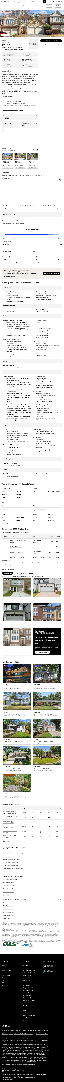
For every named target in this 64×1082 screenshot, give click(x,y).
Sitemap (25, 1020)
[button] (2, 2)
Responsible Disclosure (14, 1032)
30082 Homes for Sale (8, 906)
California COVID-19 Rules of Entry (23, 1034)
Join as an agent (6, 975)
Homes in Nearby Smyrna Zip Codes (14, 899)
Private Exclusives (27, 967)
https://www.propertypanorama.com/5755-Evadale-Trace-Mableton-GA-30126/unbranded (47, 347)
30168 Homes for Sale (8, 912)
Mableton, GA (16, 49)
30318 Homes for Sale (8, 915)
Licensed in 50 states (7, 1079)
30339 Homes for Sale (8, 902)
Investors (4, 973)
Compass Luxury (27, 983)
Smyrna (27, 175)
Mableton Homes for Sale (9, 885)
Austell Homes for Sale (8, 888)
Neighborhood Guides (29, 1000)
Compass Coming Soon (29, 970)
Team (3, 967)
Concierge (25, 965)
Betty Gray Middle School (17, 557)
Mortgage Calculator (28, 988)
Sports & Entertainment (29, 1008)
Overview (13, 6)
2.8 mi (57, 547)
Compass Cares (27, 995)
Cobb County (14, 175)
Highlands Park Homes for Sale (10, 865)
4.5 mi (57, 552)
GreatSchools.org (26, 562)
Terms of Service (32, 1030)
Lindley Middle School (16, 547)
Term (3, 248)
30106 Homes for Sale (8, 909)
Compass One (26, 978)
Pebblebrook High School (17, 552)
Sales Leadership (6, 970)
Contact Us (5, 980)
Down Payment (37, 257)
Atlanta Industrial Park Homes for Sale (12, 856)
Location (19, 6)
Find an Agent (26, 985)
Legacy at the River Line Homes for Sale (13, 868)
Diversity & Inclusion (28, 998)
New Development (28, 1003)
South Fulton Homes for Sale (10, 879)
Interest (35, 248)
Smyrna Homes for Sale (8, 882)
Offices (4, 983)
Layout (31, 573)
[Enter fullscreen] (60, 180)
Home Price (5, 257)
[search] (44, 1)
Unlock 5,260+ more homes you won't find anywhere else (46, 640)
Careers (4, 978)
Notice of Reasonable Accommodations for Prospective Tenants (17, 1071)
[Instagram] (3, 1025)
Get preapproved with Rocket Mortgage (51, 44)
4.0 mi (57, 541)
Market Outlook (27, 975)
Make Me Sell (26, 980)
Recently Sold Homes (28, 1018)
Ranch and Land (27, 1013)
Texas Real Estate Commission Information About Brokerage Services (18, 1064)
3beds (4, 47)
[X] (9, 1025)
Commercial (26, 1005)
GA (9, 175)
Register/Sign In (57, 2)
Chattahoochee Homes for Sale (10, 862)
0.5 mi (57, 557)
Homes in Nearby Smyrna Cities (13, 876)
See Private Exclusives (42, 652)
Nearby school (41, 557)
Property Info (26, 6)
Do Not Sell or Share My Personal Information (14, 1030)
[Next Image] (29, 587)
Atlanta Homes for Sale (8, 892)
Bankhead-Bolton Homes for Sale (11, 859)
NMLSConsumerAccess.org (28, 1077)
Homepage (4, 175)
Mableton (21, 175)
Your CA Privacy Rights (42, 1034)
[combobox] (28, 1)
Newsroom (5, 985)
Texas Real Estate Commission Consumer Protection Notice (16, 1066)
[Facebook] (6, 1025)
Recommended (7, 573)
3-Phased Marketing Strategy (31, 973)
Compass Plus (26, 993)
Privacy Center (41, 1030)
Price (16, 573)
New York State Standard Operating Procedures (13, 1070)
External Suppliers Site (29, 1015)
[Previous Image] (5, 587)
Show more (6, 871)
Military (24, 1010)
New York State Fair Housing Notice (10, 1069)
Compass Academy (28, 990)
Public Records (35, 6)
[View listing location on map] (33, 44)
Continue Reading (7, 96)
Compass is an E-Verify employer (30, 1032)
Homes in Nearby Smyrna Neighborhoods (16, 853)
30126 (21, 49)
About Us (4, 965)
